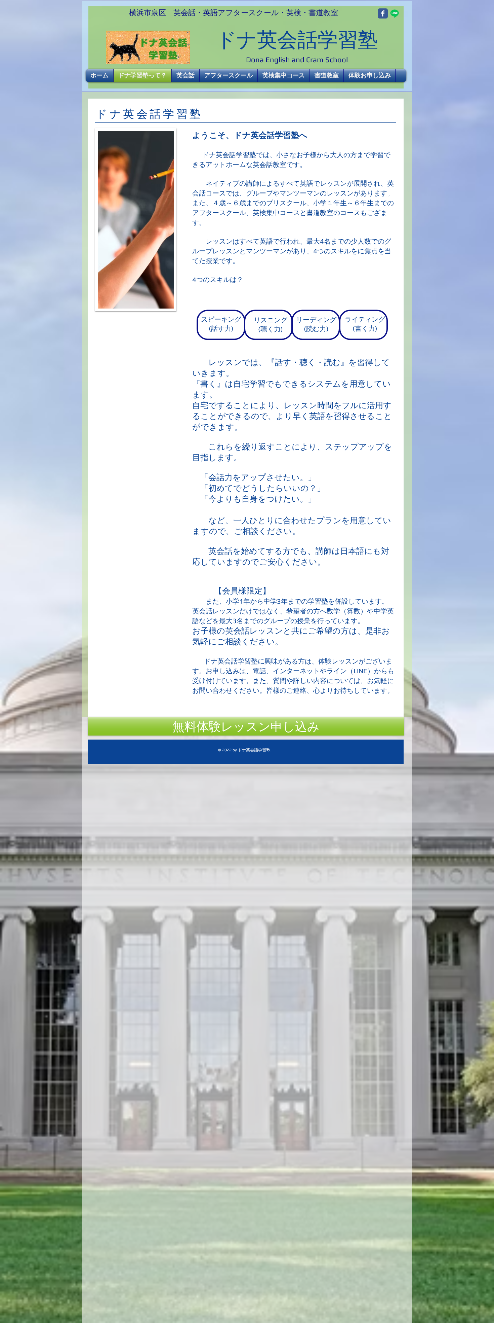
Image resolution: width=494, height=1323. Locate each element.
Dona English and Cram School (297, 59)
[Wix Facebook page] (383, 13)
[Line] (394, 13)
